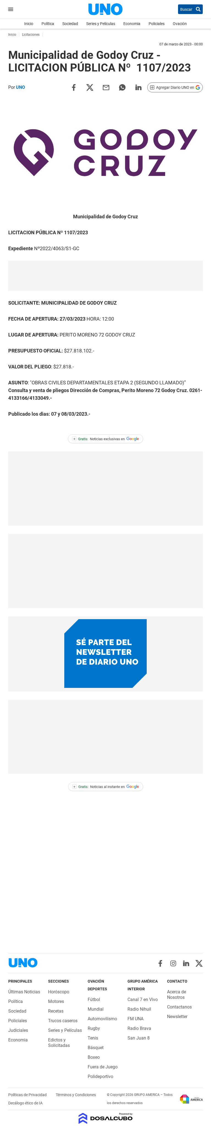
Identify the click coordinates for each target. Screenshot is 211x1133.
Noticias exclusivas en (99, 439)
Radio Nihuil (139, 1009)
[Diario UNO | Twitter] (199, 963)
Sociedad (70, 23)
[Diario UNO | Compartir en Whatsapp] (122, 87)
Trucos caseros (62, 1020)
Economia (131, 23)
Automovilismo (102, 1018)
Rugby (94, 1028)
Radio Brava (139, 1028)
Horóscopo (58, 991)
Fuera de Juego (103, 1066)
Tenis (93, 1038)
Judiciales (18, 1030)
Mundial (96, 1009)
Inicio (28, 23)
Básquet (96, 1047)
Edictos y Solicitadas (59, 1042)
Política (47, 23)
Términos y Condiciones (76, 1095)
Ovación (180, 23)
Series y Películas (100, 23)
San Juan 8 (138, 1038)
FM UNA (135, 1018)
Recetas (55, 1011)
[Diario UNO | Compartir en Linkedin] (138, 87)
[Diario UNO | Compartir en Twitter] (90, 87)
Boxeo (94, 1057)
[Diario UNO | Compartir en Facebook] (73, 87)
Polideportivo (100, 1076)
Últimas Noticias (24, 991)
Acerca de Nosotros (176, 994)
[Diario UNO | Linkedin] (186, 963)
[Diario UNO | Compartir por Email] (106, 87)
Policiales (157, 23)
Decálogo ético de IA (25, 1103)
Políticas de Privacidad (28, 1095)
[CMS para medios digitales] (106, 1119)
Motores (56, 1001)
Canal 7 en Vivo (142, 999)
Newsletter (177, 1016)
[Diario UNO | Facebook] (160, 963)
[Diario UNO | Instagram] (173, 963)
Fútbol (94, 999)
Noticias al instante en (99, 787)
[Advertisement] (105, 275)
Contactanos (179, 1007)
